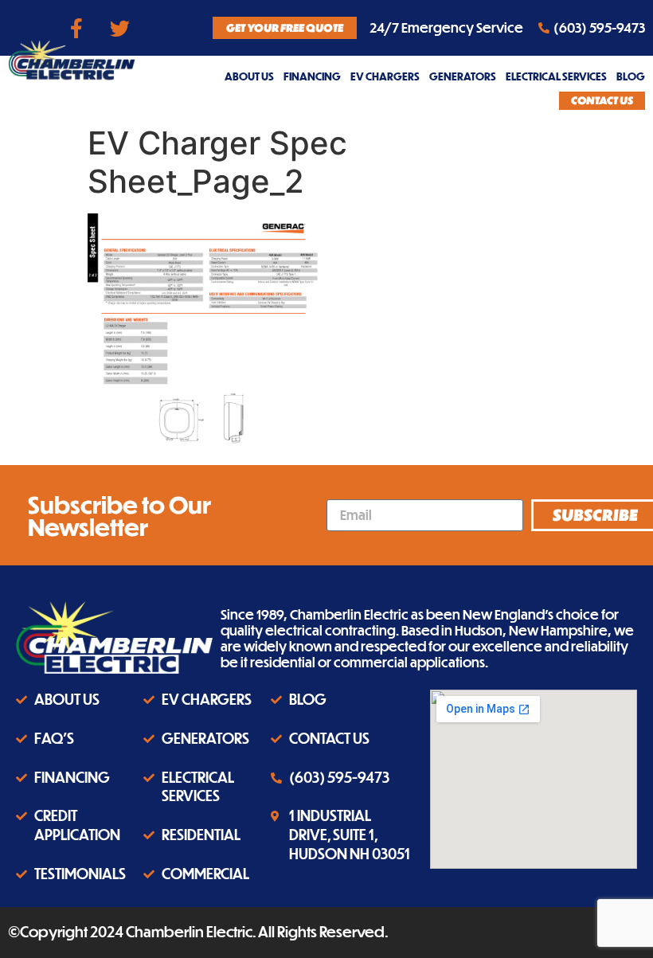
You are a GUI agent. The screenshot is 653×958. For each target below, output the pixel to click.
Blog (630, 76)
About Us (249, 76)
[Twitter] (120, 28)
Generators (462, 76)
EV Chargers (385, 76)
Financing (312, 76)
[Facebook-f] (76, 28)
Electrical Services (556, 76)
